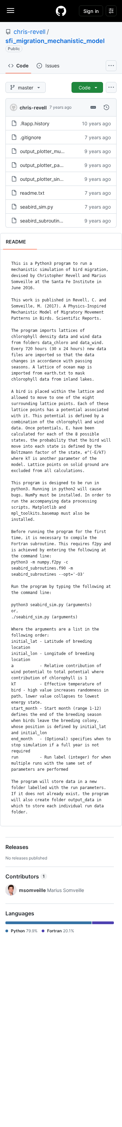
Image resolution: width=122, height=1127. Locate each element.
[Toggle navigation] (10, 10)
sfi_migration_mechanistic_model (55, 40)
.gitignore (30, 137)
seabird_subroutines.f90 (47, 221)
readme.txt (32, 193)
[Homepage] (61, 10)
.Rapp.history (34, 123)
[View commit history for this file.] (106, 107)
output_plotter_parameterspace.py (59, 165)
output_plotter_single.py (47, 179)
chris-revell (29, 31)
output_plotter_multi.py (46, 151)
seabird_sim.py (36, 207)
